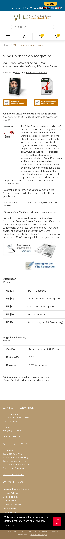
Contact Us (17, 380)
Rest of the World (36, 314)
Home (6, 45)
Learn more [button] (11, 525)
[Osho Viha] (32, 17)
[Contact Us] (32, 265)
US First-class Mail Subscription (43, 298)
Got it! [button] (57, 522)
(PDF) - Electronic (36, 290)
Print (17, 72)
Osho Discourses (53, 158)
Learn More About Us (13, 474)
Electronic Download (36, 72)
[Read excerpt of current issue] (29, 249)
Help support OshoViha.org (24, 8)
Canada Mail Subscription (40, 306)
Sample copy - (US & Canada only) (45, 322)
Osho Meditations (22, 212)
